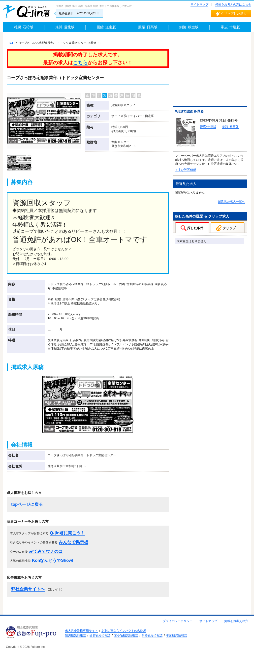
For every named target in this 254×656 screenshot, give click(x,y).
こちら (80, 62)
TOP (11, 43)
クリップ (229, 228)
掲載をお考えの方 (236, 621)
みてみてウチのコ (46, 551)
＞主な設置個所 (185, 170)
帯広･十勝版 (208, 126)
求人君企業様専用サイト (81, 630)
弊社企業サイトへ (28, 589)
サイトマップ (199, 4)
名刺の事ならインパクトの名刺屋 (123, 630)
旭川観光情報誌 (75, 635)
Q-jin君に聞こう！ (67, 533)
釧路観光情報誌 (152, 635)
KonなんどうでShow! (52, 560)
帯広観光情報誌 (176, 635)
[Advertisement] (210, 72)
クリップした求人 (234, 13)
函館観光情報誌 (100, 635)
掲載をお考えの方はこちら (233, 4)
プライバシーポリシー (177, 621)
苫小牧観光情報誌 (126, 635)
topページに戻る (27, 504)
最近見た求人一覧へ (231, 201)
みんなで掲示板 (73, 542)
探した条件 (195, 228)
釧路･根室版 (230, 126)
